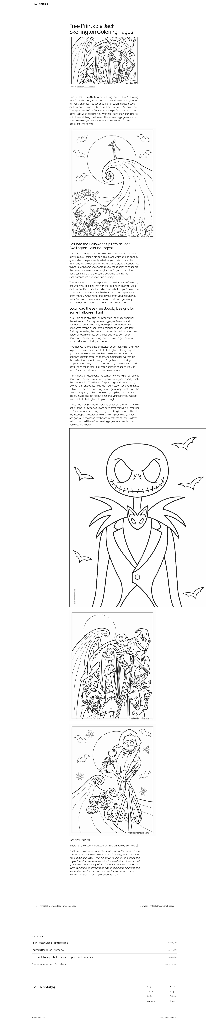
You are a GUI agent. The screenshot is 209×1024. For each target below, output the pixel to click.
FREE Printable (40, 3)
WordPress (173, 1017)
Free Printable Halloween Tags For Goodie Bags (55, 906)
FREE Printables (89, 87)
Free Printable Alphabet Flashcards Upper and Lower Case (63, 957)
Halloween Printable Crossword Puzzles (156, 906)
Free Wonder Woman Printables (49, 964)
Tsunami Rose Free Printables (48, 950)
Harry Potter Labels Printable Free (50, 942)
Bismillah (80, 87)
